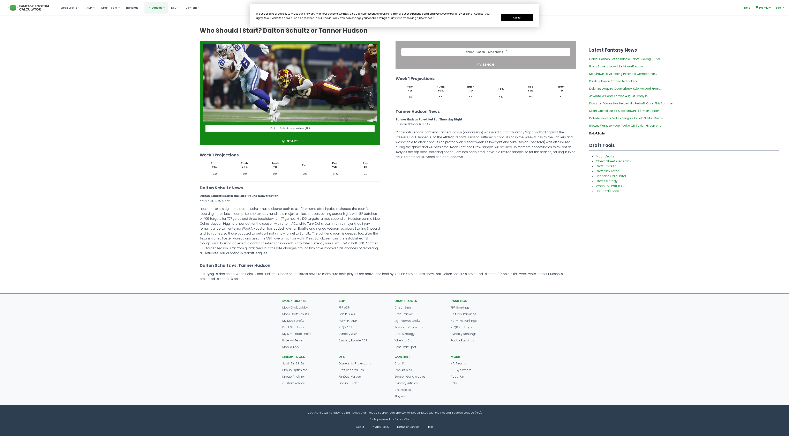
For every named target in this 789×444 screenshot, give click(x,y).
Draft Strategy (606, 181)
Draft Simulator (607, 171)
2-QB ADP (345, 327)
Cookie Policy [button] (331, 18)
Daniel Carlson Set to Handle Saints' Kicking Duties (625, 59)
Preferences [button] (425, 18)
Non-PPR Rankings (464, 321)
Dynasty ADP (347, 334)
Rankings (132, 8)
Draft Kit (400, 363)
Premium (765, 8)
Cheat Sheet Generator (614, 161)
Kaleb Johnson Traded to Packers (613, 81)
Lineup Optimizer (294, 370)
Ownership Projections (354, 363)
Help (747, 8)
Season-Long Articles (410, 377)
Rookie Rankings (462, 340)
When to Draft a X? (610, 186)
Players (399, 396)
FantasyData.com (407, 419)
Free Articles (403, 370)
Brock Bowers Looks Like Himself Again (616, 66)
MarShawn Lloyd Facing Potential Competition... (623, 74)
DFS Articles (402, 390)
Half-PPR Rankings (463, 314)
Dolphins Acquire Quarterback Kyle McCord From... (625, 89)
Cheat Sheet (403, 307)
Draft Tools (109, 8)
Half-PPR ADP (347, 314)
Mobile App (290, 347)
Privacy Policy (380, 427)
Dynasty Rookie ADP (352, 340)
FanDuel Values (349, 377)
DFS (173, 8)
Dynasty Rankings (463, 334)
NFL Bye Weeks (461, 370)
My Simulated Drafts (296, 334)
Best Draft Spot (607, 191)
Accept (517, 17)
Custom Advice (293, 383)
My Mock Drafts (293, 321)
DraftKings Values (351, 370)
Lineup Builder (348, 383)
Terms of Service (408, 427)
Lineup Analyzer (293, 377)
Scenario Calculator (611, 176)
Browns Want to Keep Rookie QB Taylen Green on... (625, 126)
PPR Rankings (460, 307)
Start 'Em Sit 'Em (293, 363)
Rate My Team (292, 340)
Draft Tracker (606, 166)
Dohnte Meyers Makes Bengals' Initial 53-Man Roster (626, 118)
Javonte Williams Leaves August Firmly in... (619, 96)
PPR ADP (344, 307)
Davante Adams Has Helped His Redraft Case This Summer (631, 103)
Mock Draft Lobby (295, 307)
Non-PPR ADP (347, 321)
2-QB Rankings (461, 327)
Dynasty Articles (406, 383)
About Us (457, 377)
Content (191, 8)
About (360, 427)
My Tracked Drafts (407, 321)
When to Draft (404, 340)
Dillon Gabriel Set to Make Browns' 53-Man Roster (624, 111)
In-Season (155, 8)
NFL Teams (458, 363)
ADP (89, 8)
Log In (780, 8)
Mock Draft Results (295, 314)
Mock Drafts (68, 8)
